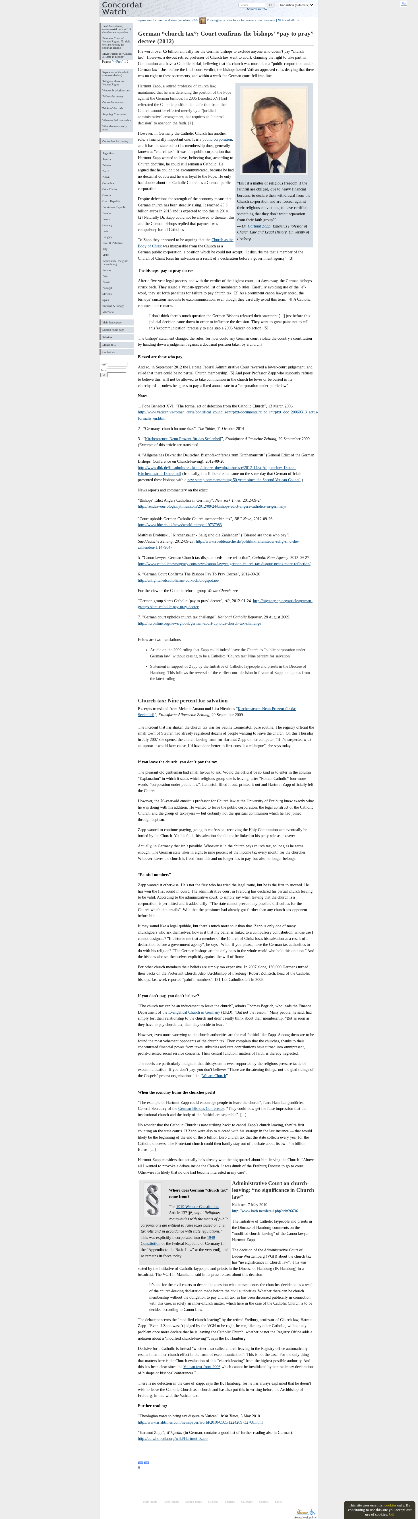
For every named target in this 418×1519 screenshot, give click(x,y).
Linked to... (109, 344)
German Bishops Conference (201, 1108)
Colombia (108, 183)
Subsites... (108, 337)
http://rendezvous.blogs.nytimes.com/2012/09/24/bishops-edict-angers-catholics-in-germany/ (212, 506)
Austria (106, 159)
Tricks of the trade (112, 108)
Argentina (107, 153)
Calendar (247, 1501)
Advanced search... (257, 9)
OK (391, 1514)
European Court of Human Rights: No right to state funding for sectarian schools (116, 43)
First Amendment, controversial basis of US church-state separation (116, 29)
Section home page (113, 329)
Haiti (105, 231)
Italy (104, 249)
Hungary (107, 237)
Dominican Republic (114, 207)
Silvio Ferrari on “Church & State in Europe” (117, 55)
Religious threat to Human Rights (113, 83)
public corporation (217, 139)
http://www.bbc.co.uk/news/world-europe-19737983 (180, 524)
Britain (106, 177)
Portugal (107, 288)
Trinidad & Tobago (113, 306)
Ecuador (106, 213)
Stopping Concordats (114, 114)
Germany (107, 225)
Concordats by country (115, 141)
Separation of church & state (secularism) (115, 74)
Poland (106, 282)
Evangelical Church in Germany (194, 1012)
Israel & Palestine (112, 243)
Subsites (213, 1501)
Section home (193, 1501)
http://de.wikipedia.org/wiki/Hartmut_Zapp (173, 1438)
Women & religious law (116, 90)
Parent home (171, 1501)
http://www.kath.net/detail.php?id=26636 (265, 1211)
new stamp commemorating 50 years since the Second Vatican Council (244, 479)
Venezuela (107, 311)
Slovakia (107, 294)
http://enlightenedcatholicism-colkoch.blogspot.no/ (178, 580)
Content (230, 1501)
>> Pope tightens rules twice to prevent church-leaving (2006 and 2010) (246, 20)
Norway (106, 270)
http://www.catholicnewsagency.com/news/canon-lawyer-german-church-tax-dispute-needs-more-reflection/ (224, 563)
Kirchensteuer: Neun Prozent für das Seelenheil (183, 438)
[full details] (139, 1468)
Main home (150, 1501)
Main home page (111, 322)
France (106, 219)
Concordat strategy (113, 102)
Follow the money (112, 96)
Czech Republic (111, 201)
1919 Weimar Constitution (197, 1206)
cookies (390, 1505)
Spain (105, 300)
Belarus (106, 165)
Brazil (105, 171)
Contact (263, 1501)
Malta (105, 255)
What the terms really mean (114, 128)
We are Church (214, 1075)
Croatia (106, 195)
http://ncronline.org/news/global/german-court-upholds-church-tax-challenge (199, 623)
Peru (104, 276)
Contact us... (109, 352)
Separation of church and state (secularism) (165, 20)
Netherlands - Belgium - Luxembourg (116, 262)
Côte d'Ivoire (109, 189)
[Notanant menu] (302, 1514)
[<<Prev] (117, 61)
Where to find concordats (116, 120)
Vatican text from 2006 (201, 1366)
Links (278, 1501)
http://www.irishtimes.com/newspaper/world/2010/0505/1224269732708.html (200, 1422)
